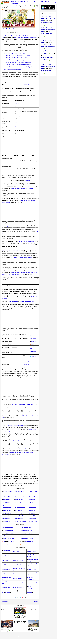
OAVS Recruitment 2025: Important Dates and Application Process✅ (48, 66)
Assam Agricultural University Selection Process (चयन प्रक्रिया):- (19, 60)
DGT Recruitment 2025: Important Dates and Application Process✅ (48, 46)
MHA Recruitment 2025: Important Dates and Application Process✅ (48, 72)
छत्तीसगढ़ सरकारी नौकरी (7, 496)
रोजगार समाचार (29, 592)
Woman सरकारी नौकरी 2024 (18, 573)
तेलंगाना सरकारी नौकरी (7, 521)
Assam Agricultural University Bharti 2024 (13, 226)
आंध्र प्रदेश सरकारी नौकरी (19, 496)
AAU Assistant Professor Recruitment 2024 (21, 257)
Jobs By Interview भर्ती (32, 582)
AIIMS (14, 578)
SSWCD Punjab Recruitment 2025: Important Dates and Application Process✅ (47, 51)
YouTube (22, 296)
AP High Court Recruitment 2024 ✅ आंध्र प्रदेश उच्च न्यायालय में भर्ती (33, 629)
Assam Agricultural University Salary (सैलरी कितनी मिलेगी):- (18, 59)
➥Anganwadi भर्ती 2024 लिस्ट (18, 582)
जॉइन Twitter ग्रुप (30, 544)
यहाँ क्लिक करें (26, 82)
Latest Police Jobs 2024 (18, 587)
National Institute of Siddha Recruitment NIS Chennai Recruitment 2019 (20, 622)
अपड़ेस (34, 344)
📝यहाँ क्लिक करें (33, 338)
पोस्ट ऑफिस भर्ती (7, 592)
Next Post (36, 601)
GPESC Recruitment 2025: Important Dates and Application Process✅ (48, 40)
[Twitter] (20, 597)
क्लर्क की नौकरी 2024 (6, 587)
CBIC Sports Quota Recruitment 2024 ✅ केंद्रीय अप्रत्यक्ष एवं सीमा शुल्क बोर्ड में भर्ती (7, 630)
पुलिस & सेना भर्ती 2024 (32, 551)
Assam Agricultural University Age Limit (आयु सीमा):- (17, 57)
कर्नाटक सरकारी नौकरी (18, 510)
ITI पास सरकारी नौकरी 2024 (26, 527)
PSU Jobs (15, 590)
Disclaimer (9, 635)
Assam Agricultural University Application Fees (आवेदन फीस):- (18, 64)
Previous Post (4, 601)
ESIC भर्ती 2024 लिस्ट (7, 573)
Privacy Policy (16, 635)
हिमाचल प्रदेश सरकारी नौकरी (20, 505)
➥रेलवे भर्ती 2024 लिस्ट (6, 555)
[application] (18, 3)
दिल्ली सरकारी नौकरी (6, 499)
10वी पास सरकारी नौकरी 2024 (8, 535)
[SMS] (25, 597)
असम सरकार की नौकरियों (19, 499)
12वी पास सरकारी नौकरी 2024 (8, 538)
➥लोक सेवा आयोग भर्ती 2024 (18, 560)
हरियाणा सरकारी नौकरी (7, 507)
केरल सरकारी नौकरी (18, 513)
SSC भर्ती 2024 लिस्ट (6, 560)
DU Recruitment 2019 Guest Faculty (5, 609)
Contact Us (29, 635)
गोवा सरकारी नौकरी (18, 502)
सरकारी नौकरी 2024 (9, 527)
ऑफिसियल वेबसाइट (34, 356)
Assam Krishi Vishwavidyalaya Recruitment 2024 (25, 37)
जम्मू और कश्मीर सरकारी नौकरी (20, 507)
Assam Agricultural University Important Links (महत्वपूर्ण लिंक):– (19, 67)
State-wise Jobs (13, 301)
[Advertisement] (20, 146)
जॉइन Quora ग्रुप (9, 544)
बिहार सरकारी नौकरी (6, 502)
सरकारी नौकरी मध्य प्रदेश (19, 515)
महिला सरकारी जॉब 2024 (17, 555)
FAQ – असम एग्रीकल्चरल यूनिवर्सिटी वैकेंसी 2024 (12, 69)
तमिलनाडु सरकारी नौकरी (19, 518)
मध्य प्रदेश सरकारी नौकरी (7, 494)
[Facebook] (15, 597)
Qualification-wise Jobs (27, 301)
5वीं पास (4, 527)
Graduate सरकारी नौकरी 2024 (26, 533)
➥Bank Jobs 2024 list (6, 564)
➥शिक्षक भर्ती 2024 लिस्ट (17, 551)
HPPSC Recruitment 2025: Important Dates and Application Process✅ (48, 29)
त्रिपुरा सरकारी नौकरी (32, 518)
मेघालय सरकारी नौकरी (32, 513)
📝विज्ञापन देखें (32, 335)
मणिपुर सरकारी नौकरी (32, 510)
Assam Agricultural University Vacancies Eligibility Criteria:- (18, 55)
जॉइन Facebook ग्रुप (29, 541)
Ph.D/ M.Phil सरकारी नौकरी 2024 (27, 538)
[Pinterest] (22, 597)
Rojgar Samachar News (33, 590)
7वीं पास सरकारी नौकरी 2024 (8, 530)
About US (23, 635)
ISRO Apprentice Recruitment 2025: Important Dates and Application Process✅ (47, 59)
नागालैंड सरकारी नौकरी (32, 507)
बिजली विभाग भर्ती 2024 (32, 569)
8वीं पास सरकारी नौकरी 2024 (8, 533)
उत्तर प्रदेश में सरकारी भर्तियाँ (7, 491)
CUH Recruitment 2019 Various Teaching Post (32, 609)
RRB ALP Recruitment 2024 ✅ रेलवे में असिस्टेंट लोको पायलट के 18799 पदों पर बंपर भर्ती (20, 616)
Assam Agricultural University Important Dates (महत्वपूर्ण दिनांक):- (19, 66)
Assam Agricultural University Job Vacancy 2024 (22, 272)
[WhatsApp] (17, 597)
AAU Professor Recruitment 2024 (26, 241)
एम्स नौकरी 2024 (19, 578)
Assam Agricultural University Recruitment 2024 (13, 35)
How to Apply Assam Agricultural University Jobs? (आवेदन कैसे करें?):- (20, 62)
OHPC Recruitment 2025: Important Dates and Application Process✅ (48, 18)
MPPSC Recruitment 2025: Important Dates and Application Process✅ (48, 24)
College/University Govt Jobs (19, 564)
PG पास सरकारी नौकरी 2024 (26, 535)
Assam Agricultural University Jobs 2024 (11, 250)
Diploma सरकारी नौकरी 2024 (26, 530)
